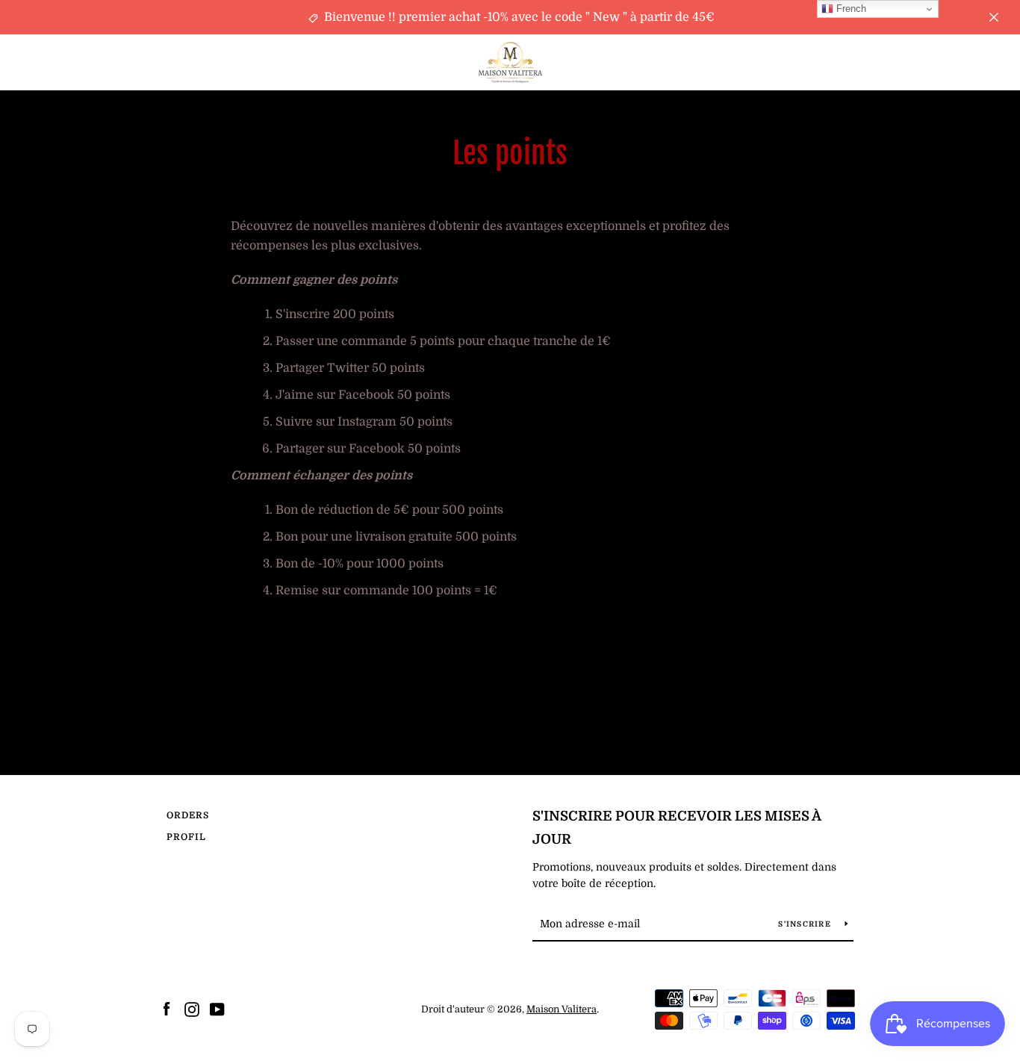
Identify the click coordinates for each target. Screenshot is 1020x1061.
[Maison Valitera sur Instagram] (191, 1008)
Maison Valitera (561, 1009)
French (849, 8)
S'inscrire (805, 924)
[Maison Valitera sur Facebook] (166, 1008)
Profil (186, 837)
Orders (188, 815)
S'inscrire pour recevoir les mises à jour (676, 828)
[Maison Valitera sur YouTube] (217, 1008)
